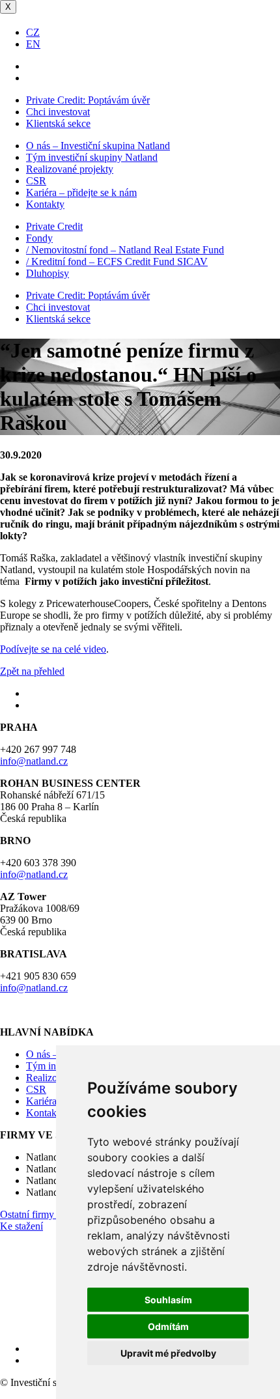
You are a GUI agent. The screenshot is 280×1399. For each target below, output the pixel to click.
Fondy (39, 238)
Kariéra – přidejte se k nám (81, 192)
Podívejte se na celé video (53, 649)
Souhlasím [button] (168, 1299)
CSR (36, 180)
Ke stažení (21, 1226)
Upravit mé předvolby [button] (168, 1353)
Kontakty (45, 204)
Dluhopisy (47, 273)
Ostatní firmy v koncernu (51, 1214)
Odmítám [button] (168, 1326)
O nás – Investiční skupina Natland (98, 145)
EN (33, 43)
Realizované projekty (69, 169)
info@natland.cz (34, 761)
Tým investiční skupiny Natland (92, 157)
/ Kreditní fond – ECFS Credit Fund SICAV (117, 261)
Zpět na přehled (32, 671)
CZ (33, 32)
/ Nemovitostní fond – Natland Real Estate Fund (125, 249)
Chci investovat (58, 111)
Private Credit (54, 226)
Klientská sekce (58, 123)
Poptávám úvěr (88, 100)
